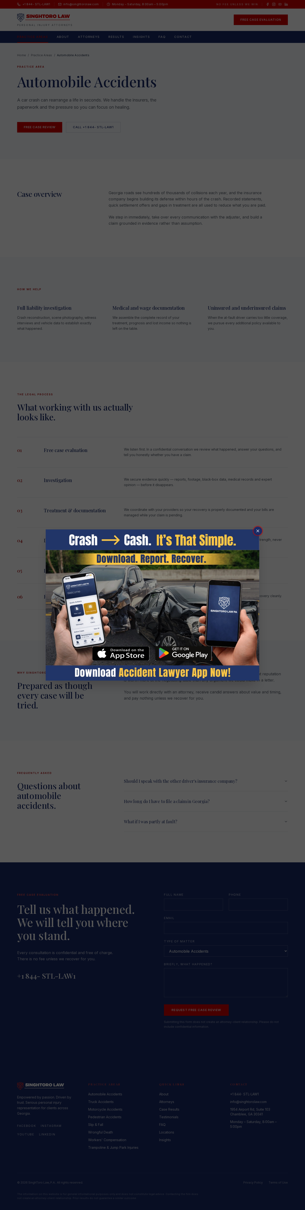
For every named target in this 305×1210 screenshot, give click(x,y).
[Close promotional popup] (258, 531)
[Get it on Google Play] (184, 653)
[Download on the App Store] (121, 654)
